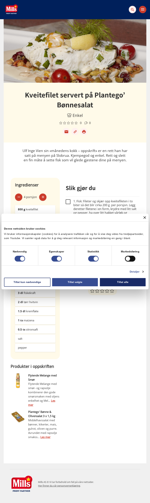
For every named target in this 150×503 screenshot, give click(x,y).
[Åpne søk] (132, 9)
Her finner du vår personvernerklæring (59, 485)
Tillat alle (122, 282)
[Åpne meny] (142, 9)
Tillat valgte (75, 282)
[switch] (56, 259)
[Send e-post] (66, 131)
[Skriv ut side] (83, 131)
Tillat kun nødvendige (27, 282)
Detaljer (134, 271)
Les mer (45, 437)
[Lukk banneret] (144, 217)
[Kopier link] (75, 131)
